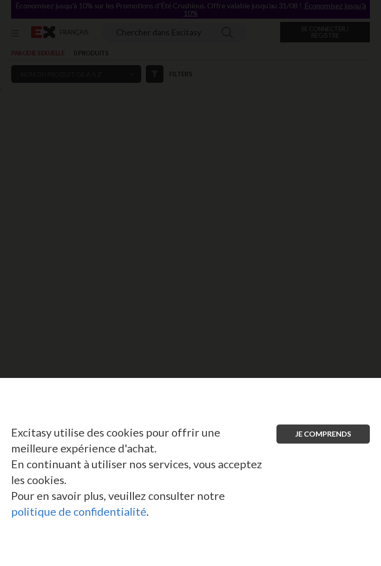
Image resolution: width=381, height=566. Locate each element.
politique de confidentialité (78, 511)
